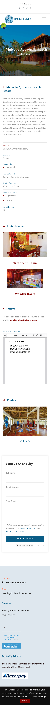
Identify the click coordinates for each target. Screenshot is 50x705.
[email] (19, 8)
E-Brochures (26, 4)
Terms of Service (27, 528)
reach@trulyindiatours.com (17, 593)
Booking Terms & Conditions (15, 610)
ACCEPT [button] (25, 701)
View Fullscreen (11, 331)
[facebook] (23, 8)
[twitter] (27, 8)
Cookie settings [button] (38, 696)
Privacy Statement (15, 531)
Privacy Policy (8, 614)
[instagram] (30, 8)
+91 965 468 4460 (16, 582)
